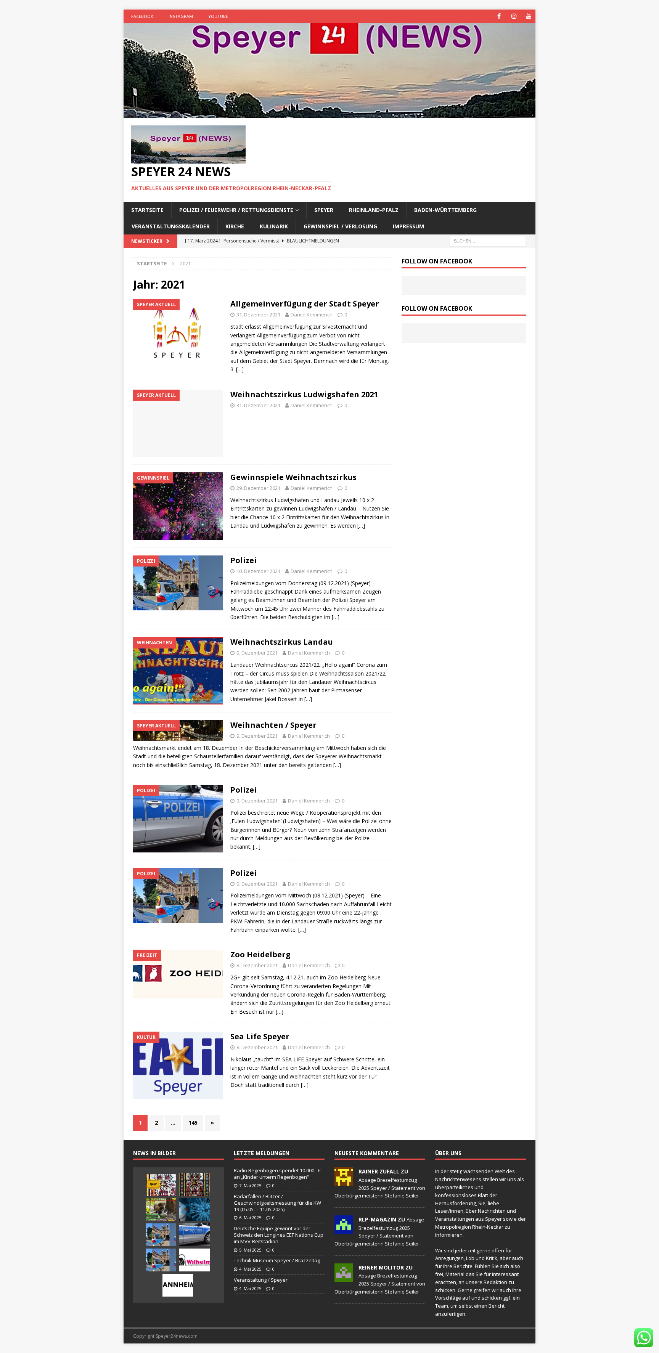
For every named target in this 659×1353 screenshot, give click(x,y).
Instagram (181, 16)
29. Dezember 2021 (258, 488)
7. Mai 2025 (250, 1185)
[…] (240, 369)
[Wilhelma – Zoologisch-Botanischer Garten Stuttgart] (194, 1260)
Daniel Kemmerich (312, 314)
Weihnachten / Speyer (273, 725)
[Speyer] (161, 1185)
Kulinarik (274, 226)
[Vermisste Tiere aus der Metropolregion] (161, 1209)
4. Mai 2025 (250, 1269)
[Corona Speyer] (194, 1209)
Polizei (243, 560)
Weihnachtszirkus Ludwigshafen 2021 (304, 394)
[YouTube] (528, 16)
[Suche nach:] (488, 240)
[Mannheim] (177, 1285)
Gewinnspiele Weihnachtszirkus (293, 477)
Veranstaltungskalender (171, 226)
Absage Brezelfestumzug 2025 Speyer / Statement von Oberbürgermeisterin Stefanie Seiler (379, 1187)
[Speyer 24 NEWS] (329, 113)
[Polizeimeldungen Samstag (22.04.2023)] (161, 1234)
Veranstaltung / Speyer (261, 1279)
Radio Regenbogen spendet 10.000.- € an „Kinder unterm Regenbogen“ (277, 1173)
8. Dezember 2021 (257, 965)
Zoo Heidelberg (260, 954)
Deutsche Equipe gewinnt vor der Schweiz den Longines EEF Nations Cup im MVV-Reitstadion (278, 1235)
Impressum (408, 226)
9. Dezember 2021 (257, 652)
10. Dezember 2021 (258, 571)
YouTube (218, 16)
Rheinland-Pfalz (374, 209)
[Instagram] (514, 16)
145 (193, 1122)
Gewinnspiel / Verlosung (340, 226)
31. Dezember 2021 (258, 314)
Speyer (323, 209)
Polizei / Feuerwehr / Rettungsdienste (236, 209)
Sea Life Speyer (259, 1036)
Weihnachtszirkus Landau (281, 642)
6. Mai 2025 (250, 1217)
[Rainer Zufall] (343, 1181)
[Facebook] (499, 16)
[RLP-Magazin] (343, 1229)
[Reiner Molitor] (343, 1277)
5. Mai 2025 (250, 1250)
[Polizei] (161, 1260)
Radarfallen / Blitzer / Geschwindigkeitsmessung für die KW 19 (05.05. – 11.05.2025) (277, 1203)
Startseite (147, 209)
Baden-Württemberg (445, 209)
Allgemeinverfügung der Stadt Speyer (304, 304)
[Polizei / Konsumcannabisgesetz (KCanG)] (194, 1234)
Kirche (234, 226)
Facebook (142, 16)
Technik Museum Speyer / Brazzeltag (277, 1260)
